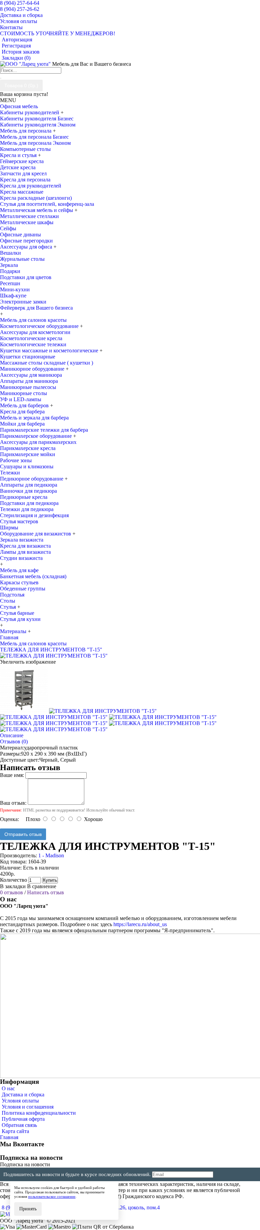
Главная (9, 1137)
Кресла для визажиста (25, 546)
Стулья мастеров (19, 521)
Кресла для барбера (22, 411)
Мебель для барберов (25, 405)
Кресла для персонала (25, 179)
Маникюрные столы (23, 393)
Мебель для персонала (26, 131)
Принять (28, 1208)
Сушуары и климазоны (26, 466)
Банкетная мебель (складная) (33, 576)
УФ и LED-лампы (20, 399)
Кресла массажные (21, 192)
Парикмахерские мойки (27, 454)
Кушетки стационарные (27, 356)
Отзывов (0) (14, 741)
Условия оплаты (20, 1101)
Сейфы (8, 228)
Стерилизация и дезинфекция (34, 515)
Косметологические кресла (31, 338)
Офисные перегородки (26, 240)
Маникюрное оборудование (33, 369)
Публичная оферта (23, 1119)
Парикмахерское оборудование (36, 436)
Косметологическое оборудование (40, 326)
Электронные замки (23, 302)
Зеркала (9, 265)
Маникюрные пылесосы (28, 387)
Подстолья (12, 595)
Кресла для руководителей (30, 186)
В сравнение (41, 886)
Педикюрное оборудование (32, 479)
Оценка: (9, 819)
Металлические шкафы (26, 222)
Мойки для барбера (22, 424)
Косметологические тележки (33, 344)
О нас (8, 1088)
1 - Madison (51, 855)
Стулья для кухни (20, 619)
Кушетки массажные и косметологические (50, 350)
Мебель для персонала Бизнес (34, 137)
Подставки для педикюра (29, 503)
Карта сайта (15, 1131)
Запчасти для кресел (23, 173)
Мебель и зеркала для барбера (34, 418)
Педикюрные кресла (23, 497)
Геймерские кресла (22, 161)
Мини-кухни (15, 289)
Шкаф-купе (13, 295)
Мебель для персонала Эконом (35, 143)
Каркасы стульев (19, 582)
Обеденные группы (22, 588)
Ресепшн (10, 283)
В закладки (13, 886)
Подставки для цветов (25, 277)
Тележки (10, 472)
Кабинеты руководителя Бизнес (36, 118)
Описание (11, 735)
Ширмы (9, 527)
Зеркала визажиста (21, 540)
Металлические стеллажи (29, 216)
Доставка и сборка (23, 1094)
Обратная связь (19, 1125)
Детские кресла (18, 167)
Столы (7, 601)
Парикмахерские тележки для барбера (44, 430)
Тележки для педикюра (26, 509)
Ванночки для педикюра (28, 491)
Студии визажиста (21, 558)
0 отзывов (11, 892)
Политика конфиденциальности (39, 1113)
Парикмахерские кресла (28, 448)
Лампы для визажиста (25, 552)
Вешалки (10, 253)
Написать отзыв (45, 892)
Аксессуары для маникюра (31, 375)
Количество (13, 880)
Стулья (8, 607)
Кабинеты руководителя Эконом (37, 125)
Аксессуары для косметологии (35, 332)
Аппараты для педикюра (28, 485)
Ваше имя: (12, 775)
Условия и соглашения (27, 1107)
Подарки (10, 271)
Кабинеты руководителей (30, 112)
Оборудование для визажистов (36, 533)
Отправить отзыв (23, 834)
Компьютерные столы (25, 149)
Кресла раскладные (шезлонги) (36, 198)
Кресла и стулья (19, 155)
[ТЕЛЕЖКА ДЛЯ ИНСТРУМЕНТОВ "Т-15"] (54, 656)
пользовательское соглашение (51, 1196)
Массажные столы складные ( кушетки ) (46, 363)
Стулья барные (17, 613)
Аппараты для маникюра (29, 381)
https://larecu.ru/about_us (140, 924)
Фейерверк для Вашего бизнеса (36, 308)
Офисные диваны (20, 234)
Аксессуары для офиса (26, 247)
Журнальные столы (22, 259)
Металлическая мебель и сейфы (37, 210)
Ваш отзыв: (13, 803)
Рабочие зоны (16, 460)
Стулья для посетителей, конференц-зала (47, 204)
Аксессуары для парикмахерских (38, 442)
